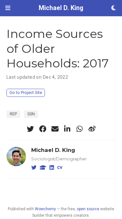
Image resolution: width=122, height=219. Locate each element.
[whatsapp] (80, 129)
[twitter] (30, 129)
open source (88, 209)
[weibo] (92, 129)
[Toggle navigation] (7, 8)
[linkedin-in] (67, 129)
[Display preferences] (114, 8)
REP (13, 114)
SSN (31, 114)
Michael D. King (61, 8)
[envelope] (55, 129)
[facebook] (42, 129)
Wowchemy (45, 209)
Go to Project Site (25, 92)
